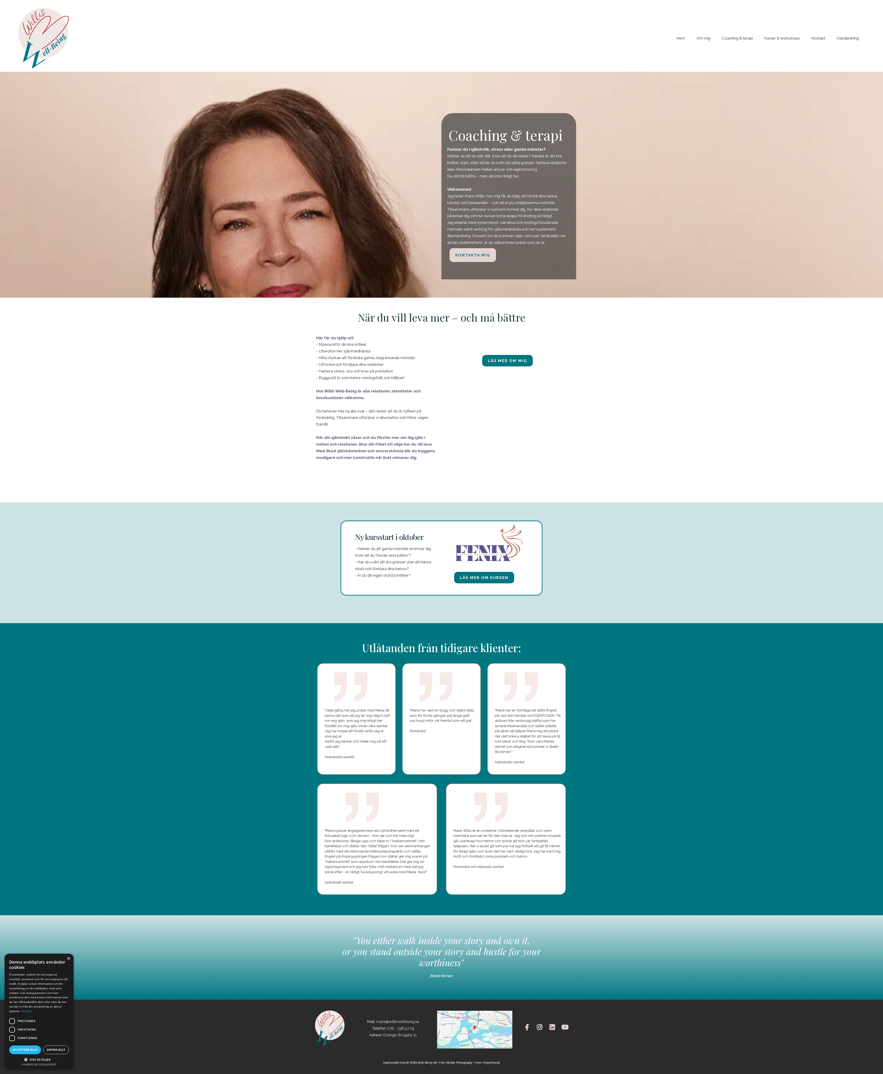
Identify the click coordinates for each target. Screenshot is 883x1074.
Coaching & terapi (737, 38)
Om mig (703, 38)
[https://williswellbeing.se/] (331, 1028)
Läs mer (26, 1011)
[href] (474, 1029)
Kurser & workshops (782, 38)
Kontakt (818, 38)
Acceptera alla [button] (25, 1050)
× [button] (68, 958)
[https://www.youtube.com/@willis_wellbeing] (566, 1027)
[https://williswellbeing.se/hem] (43, 38)
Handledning (848, 38)
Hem (680, 38)
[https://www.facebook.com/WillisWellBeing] (528, 1027)
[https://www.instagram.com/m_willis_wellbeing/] (541, 1027)
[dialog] (39, 1011)
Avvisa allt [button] (56, 1050)
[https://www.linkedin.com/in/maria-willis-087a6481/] (553, 1027)
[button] (39, 1059)
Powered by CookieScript (39, 1064)
